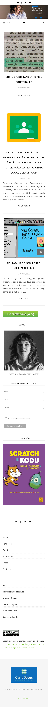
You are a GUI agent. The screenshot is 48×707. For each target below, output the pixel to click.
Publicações (8, 556)
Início (5, 585)
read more (24, 95)
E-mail (6, 391)
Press (5, 562)
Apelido (6, 407)
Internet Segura (10, 598)
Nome (6, 399)
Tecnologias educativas (13, 591)
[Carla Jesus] (24, 675)
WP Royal (38, 689)
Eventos (6, 550)
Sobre (5, 537)
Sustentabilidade (10, 617)
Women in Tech (10, 610)
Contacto (7, 569)
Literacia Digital (10, 604)
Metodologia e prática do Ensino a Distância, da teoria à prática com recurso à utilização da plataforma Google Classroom (24, 162)
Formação (7, 543)
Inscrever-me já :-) (20, 314)
